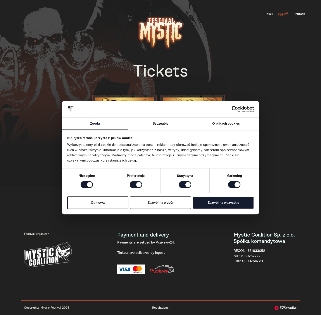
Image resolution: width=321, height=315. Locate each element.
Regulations (160, 308)
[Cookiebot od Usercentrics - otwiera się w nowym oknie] (235, 109)
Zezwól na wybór (161, 203)
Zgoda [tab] (95, 123)
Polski (269, 14)
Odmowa (98, 203)
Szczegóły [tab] (161, 123)
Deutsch (299, 14)
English (283, 14)
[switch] (136, 184)
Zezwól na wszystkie (223, 203)
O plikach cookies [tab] (226, 123)
